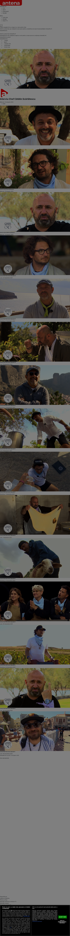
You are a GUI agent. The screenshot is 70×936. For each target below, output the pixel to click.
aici (10, 927)
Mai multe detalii (27, 916)
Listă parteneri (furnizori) (37, 921)
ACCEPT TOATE (62, 917)
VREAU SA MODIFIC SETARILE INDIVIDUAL (62, 921)
